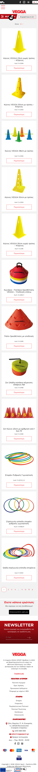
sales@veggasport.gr (20, 734)
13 (29, 589)
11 (22, 589)
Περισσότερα (19, 68)
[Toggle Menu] (2, 6)
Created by (18, 769)
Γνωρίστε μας (19, 673)
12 (25, 589)
